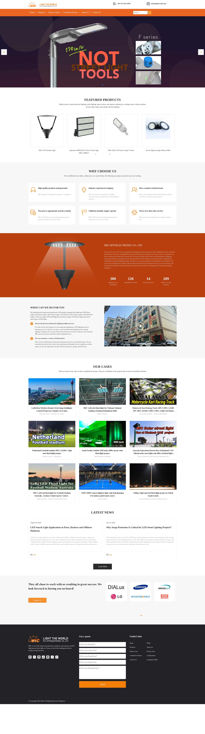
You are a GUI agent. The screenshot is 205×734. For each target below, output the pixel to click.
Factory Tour (151, 651)
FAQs (148, 643)
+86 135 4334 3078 (123, 4)
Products (41, 12)
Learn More (102, 567)
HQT (66, 701)
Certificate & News (70, 12)
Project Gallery (54, 12)
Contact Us (97, 12)
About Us (85, 12)
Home (32, 12)
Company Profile (152, 660)
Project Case (134, 651)
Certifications (151, 655)
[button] (4, 52)
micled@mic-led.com (158, 4)
